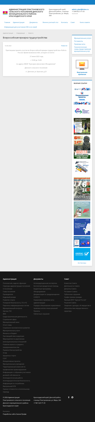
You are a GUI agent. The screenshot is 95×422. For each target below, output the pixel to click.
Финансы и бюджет (10, 333)
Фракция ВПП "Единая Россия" (75, 300)
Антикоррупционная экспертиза (45, 283)
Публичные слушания (41, 314)
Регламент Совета (70, 292)
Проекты (37, 311)
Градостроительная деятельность (15, 317)
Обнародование (39, 292)
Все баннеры (82, 263)
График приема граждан (73, 297)
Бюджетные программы (42, 289)
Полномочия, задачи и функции (14, 283)
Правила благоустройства (12, 350)
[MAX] (72, 397)
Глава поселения (9, 292)
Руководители (8, 294)
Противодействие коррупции (13, 336)
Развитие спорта (9, 300)
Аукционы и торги (9, 356)
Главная (7, 22)
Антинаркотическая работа (13, 378)
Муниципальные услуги (82, 38)
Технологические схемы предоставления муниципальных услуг (82, 49)
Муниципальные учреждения (13, 364)
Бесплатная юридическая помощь (46, 286)
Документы (34, 22)
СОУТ (5, 358)
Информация (20, 33)
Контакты (64, 22)
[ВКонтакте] (65, 397)
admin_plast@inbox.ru (80, 9)
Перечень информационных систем (16, 305)
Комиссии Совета (70, 283)
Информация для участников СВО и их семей (20, 27)
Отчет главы (7, 325)
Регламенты (78, 41)
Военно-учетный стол (50, 22)
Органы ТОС (7, 311)
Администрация (18, 22)
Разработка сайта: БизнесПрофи (14, 414)
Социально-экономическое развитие (16, 328)
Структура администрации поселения (16, 286)
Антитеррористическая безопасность (16, 381)
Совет (73, 22)
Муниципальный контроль (12, 308)
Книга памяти (85, 22)
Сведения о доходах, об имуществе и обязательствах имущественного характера (77, 308)
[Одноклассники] (69, 397)
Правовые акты (79, 44)
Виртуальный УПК (9, 386)
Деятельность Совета (72, 286)
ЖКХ (4, 314)
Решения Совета (70, 303)
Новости (30, 33)
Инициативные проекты (11, 361)
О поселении (7, 289)
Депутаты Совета (70, 289)
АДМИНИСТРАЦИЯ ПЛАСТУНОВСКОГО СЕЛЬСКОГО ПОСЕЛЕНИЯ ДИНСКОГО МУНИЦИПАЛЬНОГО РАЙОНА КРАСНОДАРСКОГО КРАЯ (26, 12)
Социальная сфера (9, 319)
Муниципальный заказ (11, 322)
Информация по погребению (13, 383)
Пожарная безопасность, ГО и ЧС (15, 303)
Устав (5, 353)
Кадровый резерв (9, 297)
